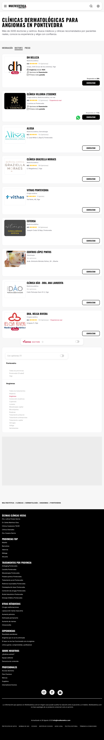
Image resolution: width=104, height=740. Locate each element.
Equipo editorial (7, 658)
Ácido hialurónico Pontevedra (12, 594)
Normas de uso (24, 726)
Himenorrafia (6, 625)
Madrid (4, 542)
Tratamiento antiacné (16, 415)
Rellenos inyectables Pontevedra (13, 584)
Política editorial (71, 726)
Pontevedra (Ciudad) (16, 373)
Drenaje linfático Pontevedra (12, 598)
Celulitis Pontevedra (9, 569)
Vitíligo (11, 425)
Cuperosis (12, 401)
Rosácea (12, 412)
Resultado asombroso (9, 634)
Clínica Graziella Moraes (41, 159)
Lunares (12, 404)
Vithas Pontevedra (37, 190)
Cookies (34, 726)
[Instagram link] (43, 693)
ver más (52, 97)
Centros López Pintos (39, 252)
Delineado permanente (10, 618)
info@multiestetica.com (61, 720)
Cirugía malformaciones (10, 607)
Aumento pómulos (8, 614)
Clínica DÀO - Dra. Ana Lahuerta (45, 283)
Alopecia (12, 394)
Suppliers (5, 681)
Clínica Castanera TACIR (11, 526)
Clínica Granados (8, 530)
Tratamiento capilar (16, 420)
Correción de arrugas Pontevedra (13, 591)
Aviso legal (59, 726)
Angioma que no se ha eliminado (13, 638)
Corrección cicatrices (16, 399)
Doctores (19, 47)
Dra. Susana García (9, 533)
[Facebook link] (52, 693)
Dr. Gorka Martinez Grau (10, 522)
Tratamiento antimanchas (18, 417)
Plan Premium (7, 674)
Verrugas (12, 423)
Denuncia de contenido (10, 661)
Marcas (4, 678)
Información (7, 47)
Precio (27, 47)
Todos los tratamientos (17, 391)
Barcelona (5, 546)
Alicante (5, 557)
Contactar (91, 83)
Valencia (5, 550)
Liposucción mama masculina (12, 611)
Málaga (4, 553)
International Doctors (9, 685)
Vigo (10, 376)
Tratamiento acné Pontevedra (12, 580)
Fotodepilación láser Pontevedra (13, 587)
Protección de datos (9, 726)
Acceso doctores (8, 671)
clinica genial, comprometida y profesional (17, 645)
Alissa (30, 128)
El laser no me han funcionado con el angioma (18, 641)
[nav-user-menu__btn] (98, 6)
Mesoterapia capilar (16, 407)
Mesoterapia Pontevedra (11, 573)
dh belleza (33, 57)
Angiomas (12, 396)
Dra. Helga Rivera (37, 314)
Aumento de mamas (9, 621)
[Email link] (60, 692)
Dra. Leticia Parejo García (11, 519)
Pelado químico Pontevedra (12, 577)
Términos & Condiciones (88, 726)
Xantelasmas (13, 428)
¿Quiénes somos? (8, 654)
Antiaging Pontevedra (9, 566)
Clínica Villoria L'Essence (41, 94)
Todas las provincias (16, 371)
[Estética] (18, 6)
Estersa (31, 221)
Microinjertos (14, 409)
